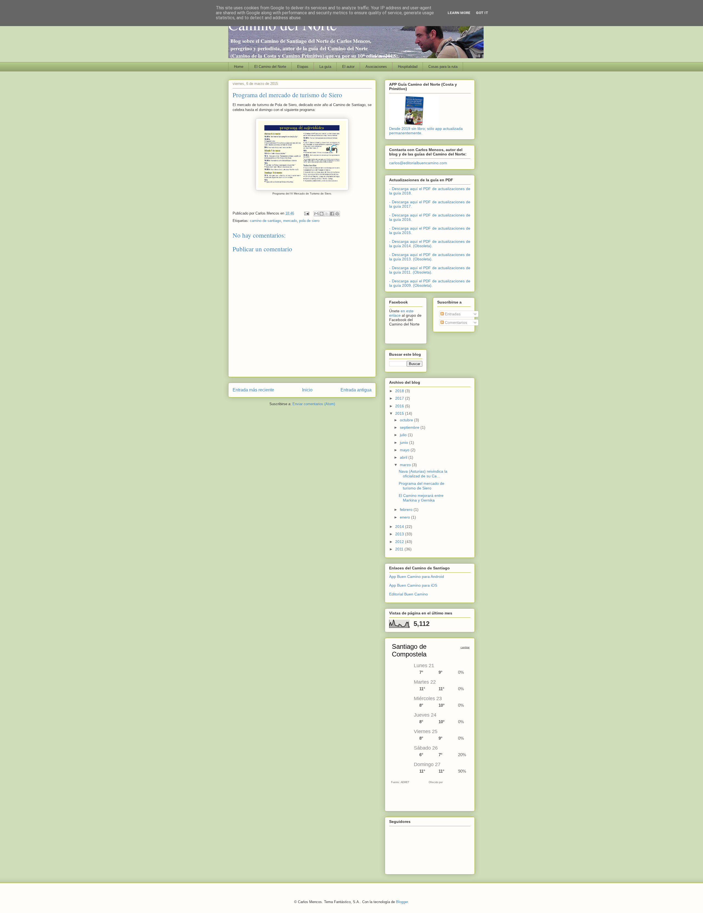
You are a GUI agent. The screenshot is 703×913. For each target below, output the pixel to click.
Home (238, 67)
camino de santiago (265, 221)
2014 (400, 526)
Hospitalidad (407, 67)
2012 (400, 541)
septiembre (410, 427)
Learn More (459, 13)
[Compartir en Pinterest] (337, 213)
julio (404, 435)
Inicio (307, 390)
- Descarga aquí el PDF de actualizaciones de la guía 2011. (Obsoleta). (429, 270)
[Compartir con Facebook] (332, 213)
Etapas (302, 67)
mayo (405, 450)
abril (404, 457)
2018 (400, 391)
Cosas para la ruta (442, 67)
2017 (400, 398)
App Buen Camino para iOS (413, 585)
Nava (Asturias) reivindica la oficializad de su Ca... (423, 473)
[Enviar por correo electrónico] (316, 213)
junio (404, 442)
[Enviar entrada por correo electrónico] (306, 213)
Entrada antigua (356, 390)
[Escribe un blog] (321, 213)
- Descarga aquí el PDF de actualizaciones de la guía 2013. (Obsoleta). (429, 256)
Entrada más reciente (253, 390)
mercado (290, 221)
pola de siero (309, 221)
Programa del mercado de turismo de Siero (421, 485)
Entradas (452, 314)
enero (405, 517)
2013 (400, 534)
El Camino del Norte (270, 67)
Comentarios (455, 322)
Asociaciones (376, 67)
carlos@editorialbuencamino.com (418, 163)
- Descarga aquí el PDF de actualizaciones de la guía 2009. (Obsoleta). (429, 283)
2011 (399, 549)
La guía (325, 67)
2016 (400, 406)
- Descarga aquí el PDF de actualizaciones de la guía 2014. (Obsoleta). (429, 243)
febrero (407, 509)
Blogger (402, 902)
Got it (482, 13)
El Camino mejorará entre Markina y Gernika (421, 497)
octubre (407, 420)
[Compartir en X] (327, 213)
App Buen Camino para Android (416, 576)
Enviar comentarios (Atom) (313, 404)
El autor (348, 67)
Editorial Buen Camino (408, 594)
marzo (406, 465)
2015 (400, 413)
